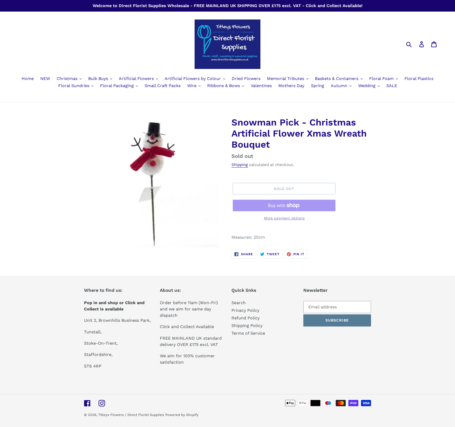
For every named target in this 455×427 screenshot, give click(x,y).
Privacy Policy (245, 310)
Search (238, 302)
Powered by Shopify (182, 415)
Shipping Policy (247, 325)
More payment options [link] (284, 218)
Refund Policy (245, 317)
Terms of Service (248, 333)
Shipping (239, 164)
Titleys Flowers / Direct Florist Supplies (131, 415)
